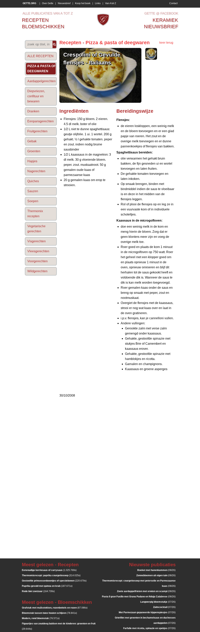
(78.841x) (49, 613)
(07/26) (158, 601)
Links (98, 3)
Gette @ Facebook (161, 13)
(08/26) (156, 570)
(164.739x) (38, 591)
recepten (35, 20)
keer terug (166, 42)
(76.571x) (41, 618)
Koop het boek (82, 3)
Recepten (70, 42)
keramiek (165, 20)
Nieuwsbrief (64, 3)
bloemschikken (43, 26)
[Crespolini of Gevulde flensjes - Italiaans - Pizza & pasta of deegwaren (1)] (151, 58)
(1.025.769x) (49, 570)
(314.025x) (51, 575)
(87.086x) (55, 607)
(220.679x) (54, 580)
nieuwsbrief (161, 26)
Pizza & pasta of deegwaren (118, 42)
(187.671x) (47, 586)
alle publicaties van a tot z (47, 13)
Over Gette (47, 3)
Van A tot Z (110, 3)
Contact (173, 3)
